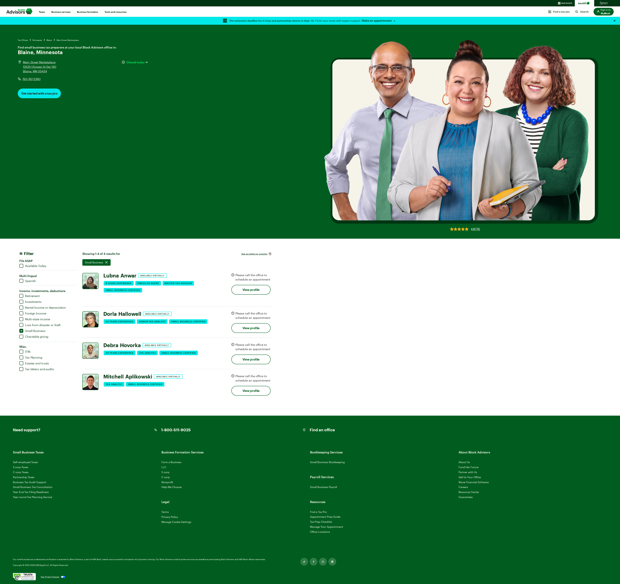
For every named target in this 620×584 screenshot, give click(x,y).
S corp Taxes (20, 467)
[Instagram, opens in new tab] (323, 562)
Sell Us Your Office (470, 477)
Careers (463, 487)
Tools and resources (116, 12)
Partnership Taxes (23, 477)
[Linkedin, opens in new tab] (332, 562)
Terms (165, 511)
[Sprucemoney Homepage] (604, 3)
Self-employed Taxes (25, 462)
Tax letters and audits (39, 369)
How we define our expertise (254, 254)
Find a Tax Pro (318, 511)
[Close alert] (614, 20)
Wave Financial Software (474, 482)
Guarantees (466, 497)
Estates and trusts (37, 363)
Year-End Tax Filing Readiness (31, 492)
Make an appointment (377, 20)
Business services (61, 12)
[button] (604, 12)
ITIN (27, 351)
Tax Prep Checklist (321, 521)
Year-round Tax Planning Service (32, 497)
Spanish (30, 281)
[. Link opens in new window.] (24, 577)
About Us (464, 462)
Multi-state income (37, 319)
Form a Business (171, 462)
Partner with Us (468, 472)
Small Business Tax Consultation (32, 486)
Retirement (32, 296)
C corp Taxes (21, 472)
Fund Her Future (469, 467)
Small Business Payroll (323, 486)
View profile (251, 290)
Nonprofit (167, 482)
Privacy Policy (169, 516)
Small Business (35, 331)
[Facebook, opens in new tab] (313, 562)
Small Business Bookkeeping (327, 462)
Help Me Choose (171, 486)
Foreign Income (35, 313)
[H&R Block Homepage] (565, 3)
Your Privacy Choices (50, 577)
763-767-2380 (31, 79)
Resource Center (469, 492)
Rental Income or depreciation (45, 307)
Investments (33, 301)
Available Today (35, 266)
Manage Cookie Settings (176, 521)
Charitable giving (36, 336)
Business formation (87, 12)
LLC (163, 467)
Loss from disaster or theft (43, 325)
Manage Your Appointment (326, 526)
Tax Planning (33, 357)
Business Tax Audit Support (29, 482)
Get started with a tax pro (39, 93)
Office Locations (320, 531)
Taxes (42, 12)
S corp (165, 472)
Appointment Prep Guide (325, 516)
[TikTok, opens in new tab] (304, 562)
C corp (165, 477)
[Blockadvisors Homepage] (584, 3)
